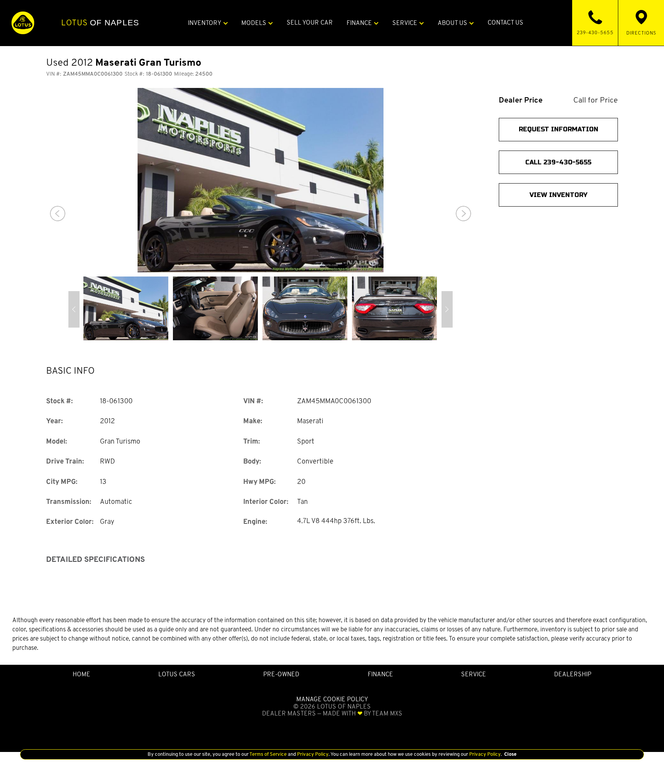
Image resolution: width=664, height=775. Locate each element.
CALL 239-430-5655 (558, 162)
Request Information (558, 129)
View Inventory (559, 195)
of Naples (100, 22)
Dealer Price (521, 100)
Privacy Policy (312, 754)
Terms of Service (268, 754)
